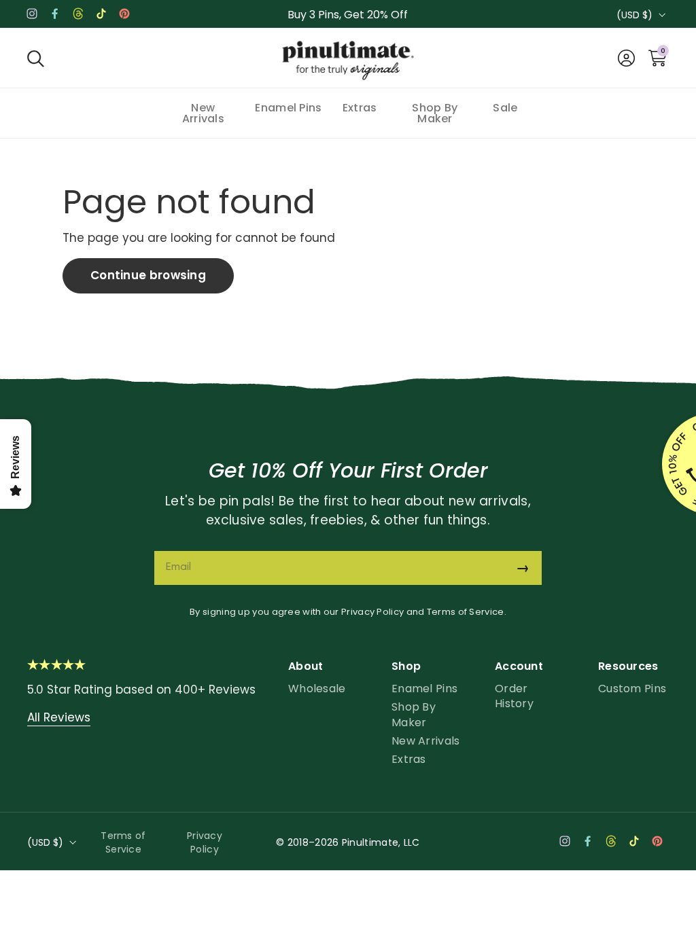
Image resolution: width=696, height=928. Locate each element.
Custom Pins (632, 688)
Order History (514, 696)
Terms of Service (465, 611)
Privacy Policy (372, 611)
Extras (409, 759)
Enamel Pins (424, 688)
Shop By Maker (414, 714)
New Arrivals (426, 741)
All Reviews (58, 717)
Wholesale (317, 688)
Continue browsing (148, 275)
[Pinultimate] (347, 61)
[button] (35, 58)
